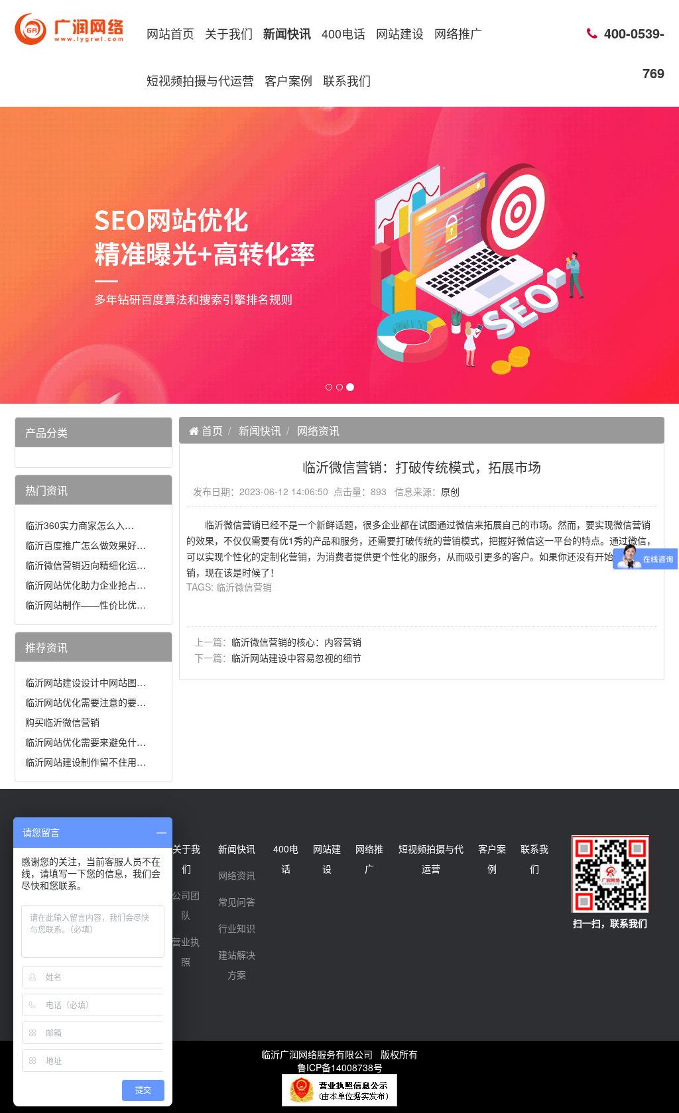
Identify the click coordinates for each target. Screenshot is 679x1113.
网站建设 (400, 33)
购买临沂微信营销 (62, 722)
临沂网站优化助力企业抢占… (85, 584)
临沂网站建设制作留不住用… (85, 761)
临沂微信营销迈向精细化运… (85, 564)
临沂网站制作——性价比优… (85, 604)
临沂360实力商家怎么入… (79, 525)
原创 (450, 491)
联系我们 (347, 80)
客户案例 (288, 80)
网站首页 (170, 33)
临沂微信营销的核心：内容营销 (296, 641)
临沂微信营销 (244, 586)
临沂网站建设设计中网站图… (85, 682)
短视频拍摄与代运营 (200, 80)
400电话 (343, 33)
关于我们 (229, 33)
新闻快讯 (287, 33)
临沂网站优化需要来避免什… (85, 741)
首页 (211, 430)
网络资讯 (318, 430)
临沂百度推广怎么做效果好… (85, 545)
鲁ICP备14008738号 (340, 1067)
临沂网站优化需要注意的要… (85, 702)
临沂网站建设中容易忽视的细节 (296, 657)
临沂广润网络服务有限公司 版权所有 (339, 1054)
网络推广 (458, 33)
